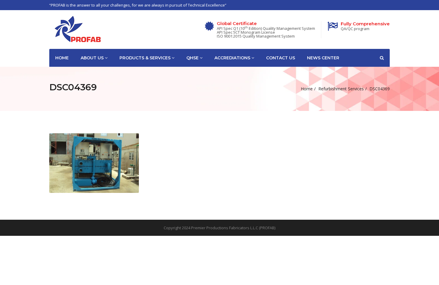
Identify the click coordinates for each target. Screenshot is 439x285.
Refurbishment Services (341, 89)
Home (62, 58)
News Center (323, 58)
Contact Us (280, 58)
